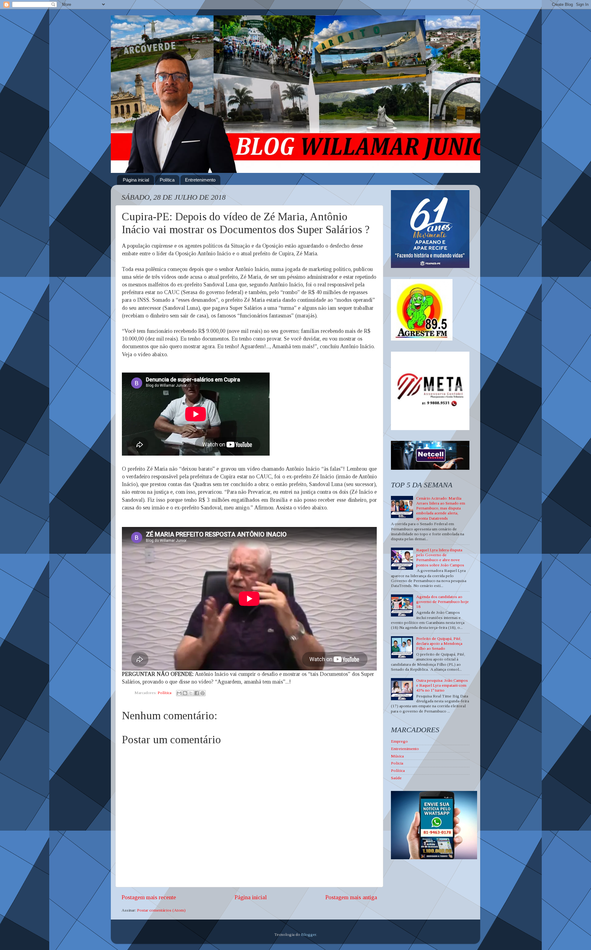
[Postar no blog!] (185, 693)
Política (167, 179)
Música (397, 756)
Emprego (399, 741)
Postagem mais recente (149, 897)
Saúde (396, 778)
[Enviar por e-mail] (179, 693)
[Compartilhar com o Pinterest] (202, 693)
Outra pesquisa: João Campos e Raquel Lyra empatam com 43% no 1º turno (442, 685)
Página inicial (136, 179)
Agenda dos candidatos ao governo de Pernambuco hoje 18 (442, 601)
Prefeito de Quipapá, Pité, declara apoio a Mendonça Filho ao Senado (439, 643)
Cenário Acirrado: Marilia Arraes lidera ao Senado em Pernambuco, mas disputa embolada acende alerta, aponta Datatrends (440, 508)
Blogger (308, 934)
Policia (397, 763)
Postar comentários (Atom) (161, 910)
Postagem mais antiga (351, 897)
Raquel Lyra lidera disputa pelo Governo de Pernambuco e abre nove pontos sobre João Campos (440, 557)
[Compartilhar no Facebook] (197, 693)
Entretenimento (200, 179)
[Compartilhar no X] (191, 693)
